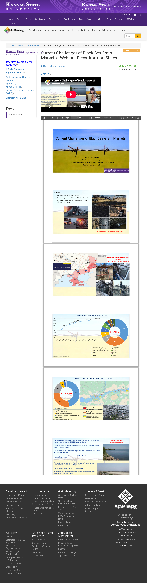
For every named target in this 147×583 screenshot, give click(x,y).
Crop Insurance (60, 30)
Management (38, 556)
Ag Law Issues (38, 540)
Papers (61, 549)
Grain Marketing (80, 30)
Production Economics (16, 518)
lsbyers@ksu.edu (126, 539)
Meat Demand (90, 498)
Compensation (39, 543)
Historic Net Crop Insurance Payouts (14, 571)
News (89, 19)
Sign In (113, 15)
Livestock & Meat (101, 30)
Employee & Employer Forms (42, 547)
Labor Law (37, 552)
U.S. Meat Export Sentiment (91, 509)
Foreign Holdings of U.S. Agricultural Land (15, 559)
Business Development (68, 540)
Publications (64, 525)
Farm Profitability (13, 502)
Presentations (64, 522)
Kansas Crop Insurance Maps (43, 509)
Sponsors (11, 23)
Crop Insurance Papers (42, 504)
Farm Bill (10, 536)
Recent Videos (33, 45)
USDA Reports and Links (66, 517)
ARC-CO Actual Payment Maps (13, 547)
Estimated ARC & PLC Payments (15, 541)
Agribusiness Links (66, 556)
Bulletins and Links (92, 505)
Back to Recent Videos (54, 66)
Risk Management (40, 495)
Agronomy (12, 83)
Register (124, 15)
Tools (81, 19)
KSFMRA (130, 19)
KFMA (108, 19)
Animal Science (14, 87)
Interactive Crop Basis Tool (68, 508)
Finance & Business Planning (15, 509)
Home (10, 19)
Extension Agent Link (16, 98)
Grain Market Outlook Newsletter (67, 496)
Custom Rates (54, 19)
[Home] (14, 30)
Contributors (40, 19)
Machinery (11, 514)
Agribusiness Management (65, 534)
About (19, 19)
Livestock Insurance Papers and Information (43, 499)
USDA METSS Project (68, 552)
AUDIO (46, 74)
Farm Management (38, 30)
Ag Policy (119, 30)
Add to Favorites (132, 50)
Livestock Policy (13, 563)
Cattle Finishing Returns (95, 495)
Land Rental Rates (14, 498)
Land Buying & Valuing (16, 495)
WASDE (98, 19)
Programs (118, 19)
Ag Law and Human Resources (43, 534)
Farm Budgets (69, 19)
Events (28, 19)
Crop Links (37, 514)
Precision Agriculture (15, 505)
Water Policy (11, 567)
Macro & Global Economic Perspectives (69, 544)
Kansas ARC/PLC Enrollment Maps (14, 553)
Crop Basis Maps (66, 513)
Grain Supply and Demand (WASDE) (66, 502)
